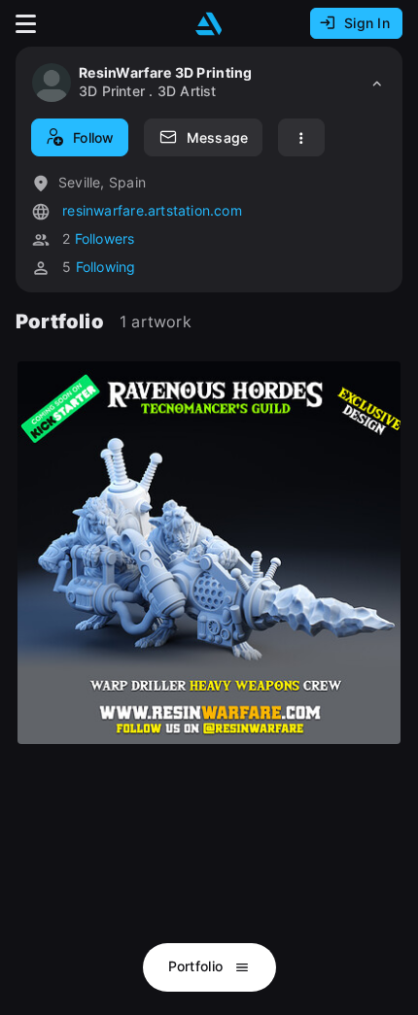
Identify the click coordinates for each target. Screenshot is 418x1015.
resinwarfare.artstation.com (150, 210)
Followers (105, 238)
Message (217, 137)
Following (106, 266)
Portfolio (197, 966)
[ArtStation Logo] (209, 24)
